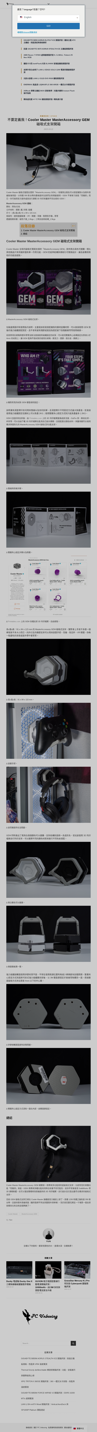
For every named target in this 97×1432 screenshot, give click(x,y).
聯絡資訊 (29, 1427)
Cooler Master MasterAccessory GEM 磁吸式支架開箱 (49, 230)
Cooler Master (13, 1214)
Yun (10, 1220)
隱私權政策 (68, 1427)
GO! (49, 26)
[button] (72, 226)
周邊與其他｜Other (48, 116)
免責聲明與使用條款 (55, 1427)
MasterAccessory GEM (29, 1214)
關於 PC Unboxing (40, 1427)
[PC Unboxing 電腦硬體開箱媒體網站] (10, 4)
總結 (25, 234)
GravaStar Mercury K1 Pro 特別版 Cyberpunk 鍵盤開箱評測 (77, 1284)
